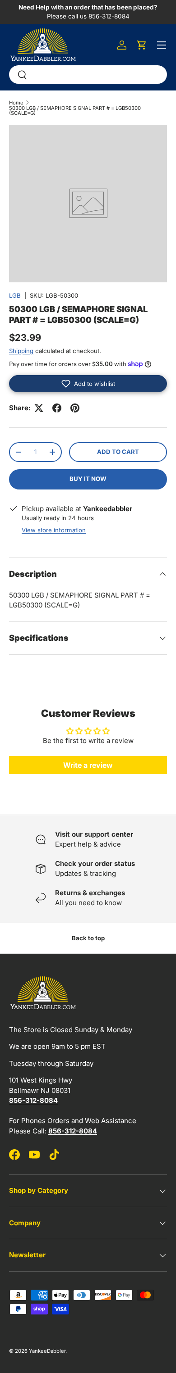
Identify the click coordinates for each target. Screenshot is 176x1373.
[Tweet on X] (39, 408)
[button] (142, 45)
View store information (54, 530)
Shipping (21, 350)
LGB (15, 295)
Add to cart (118, 451)
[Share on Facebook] (57, 408)
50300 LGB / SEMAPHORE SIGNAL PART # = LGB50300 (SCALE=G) (75, 111)
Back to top (88, 938)
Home (16, 102)
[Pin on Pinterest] (75, 408)
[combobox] (88, 74)
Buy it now (88, 478)
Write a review (88, 765)
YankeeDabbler (47, 1351)
